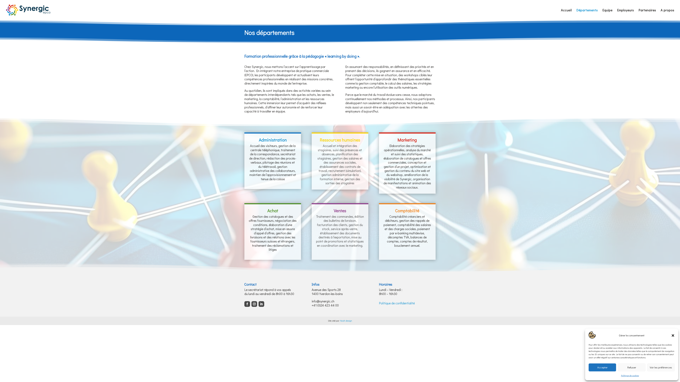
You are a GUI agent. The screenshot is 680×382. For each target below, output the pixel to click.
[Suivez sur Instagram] (254, 304)
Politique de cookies (630, 375)
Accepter (602, 367)
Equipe (607, 10)
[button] (673, 335)
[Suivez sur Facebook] (247, 304)
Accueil (566, 10)
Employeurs (625, 10)
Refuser (631, 367)
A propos (667, 10)
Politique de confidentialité (397, 303)
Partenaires (647, 10)
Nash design (346, 320)
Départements (587, 10)
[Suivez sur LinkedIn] (261, 304)
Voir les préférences (661, 367)
